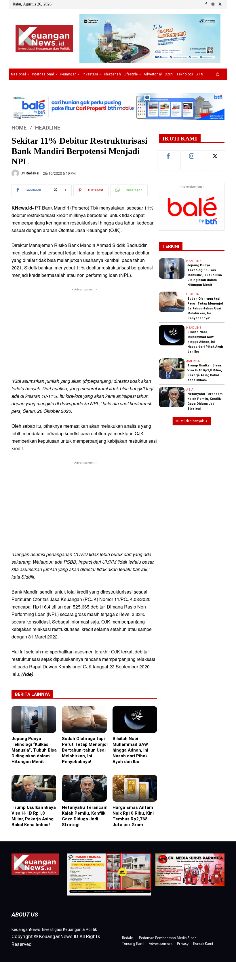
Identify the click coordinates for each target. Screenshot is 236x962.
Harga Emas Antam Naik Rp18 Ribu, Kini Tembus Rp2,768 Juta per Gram (133, 816)
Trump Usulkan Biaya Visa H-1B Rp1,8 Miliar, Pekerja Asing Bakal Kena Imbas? (34, 816)
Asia (189, 389)
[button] (217, 74)
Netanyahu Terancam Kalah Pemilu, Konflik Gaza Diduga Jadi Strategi (85, 816)
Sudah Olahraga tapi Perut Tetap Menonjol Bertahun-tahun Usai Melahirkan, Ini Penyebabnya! (85, 750)
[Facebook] (206, 4)
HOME (19, 127)
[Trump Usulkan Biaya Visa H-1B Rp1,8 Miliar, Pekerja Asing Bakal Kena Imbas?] (34, 788)
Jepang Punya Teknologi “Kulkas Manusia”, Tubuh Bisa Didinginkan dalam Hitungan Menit (34, 750)
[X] (219, 4)
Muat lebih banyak (190, 421)
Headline (47, 127)
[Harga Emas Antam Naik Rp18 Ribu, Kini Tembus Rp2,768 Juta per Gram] (135, 788)
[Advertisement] (84, 332)
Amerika (193, 361)
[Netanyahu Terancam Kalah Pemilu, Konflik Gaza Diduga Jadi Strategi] (84, 788)
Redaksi (32, 173)
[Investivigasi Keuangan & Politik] (44, 38)
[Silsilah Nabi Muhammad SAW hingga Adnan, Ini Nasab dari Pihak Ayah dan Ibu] (135, 719)
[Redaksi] (16, 173)
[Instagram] (213, 4)
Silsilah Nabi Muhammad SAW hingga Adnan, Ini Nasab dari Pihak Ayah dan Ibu (130, 750)
